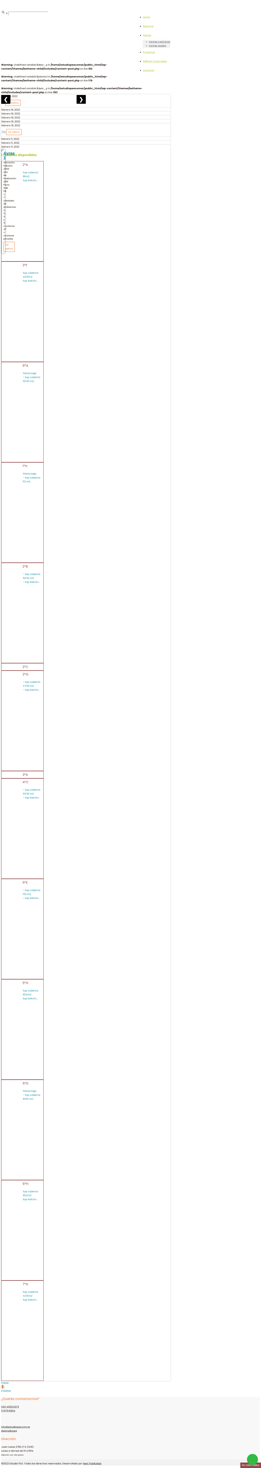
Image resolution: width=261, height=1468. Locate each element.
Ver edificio (13, 102)
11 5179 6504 (8, 1410)
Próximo (6, 1390)
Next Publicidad (92, 1463)
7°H (3, 132)
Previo (5, 1383)
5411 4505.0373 (10, 1407)
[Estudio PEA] (1, 5)
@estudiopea (9, 1431)
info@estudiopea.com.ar (15, 1427)
